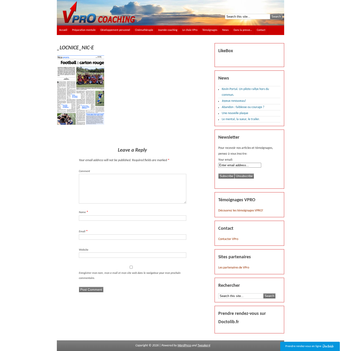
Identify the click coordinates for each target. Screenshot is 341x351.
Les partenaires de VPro (233, 267)
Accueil (63, 30)
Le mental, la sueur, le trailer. (241, 119)
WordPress (184, 345)
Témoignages (209, 30)
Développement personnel (115, 30)
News (225, 30)
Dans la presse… (243, 30)
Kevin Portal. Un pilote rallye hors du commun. (245, 92)
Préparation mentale (84, 30)
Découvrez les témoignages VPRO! (240, 210)
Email (82, 231)
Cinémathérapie (144, 30)
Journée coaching (167, 30)
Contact (261, 30)
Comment (84, 171)
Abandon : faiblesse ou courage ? (243, 107)
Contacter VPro (228, 239)
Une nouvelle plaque (235, 113)
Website (83, 250)
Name (82, 212)
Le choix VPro (189, 30)
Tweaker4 (203, 345)
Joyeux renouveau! (234, 101)
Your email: (225, 160)
